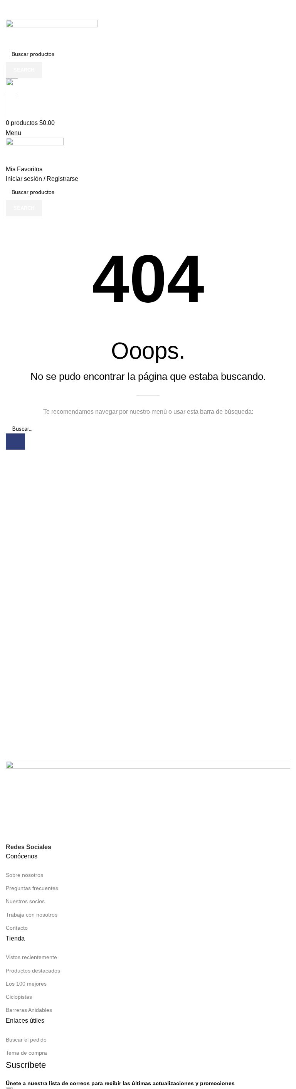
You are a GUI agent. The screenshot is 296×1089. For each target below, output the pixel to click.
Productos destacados (33, 971)
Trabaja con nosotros (31, 915)
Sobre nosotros (24, 875)
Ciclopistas (19, 997)
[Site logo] (52, 32)
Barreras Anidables (29, 1010)
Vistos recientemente (31, 957)
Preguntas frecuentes (32, 888)
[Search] (15, 441)
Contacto (17, 928)
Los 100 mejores (26, 984)
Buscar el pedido (26, 1040)
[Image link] (148, 801)
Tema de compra (26, 1053)
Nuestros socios (25, 901)
